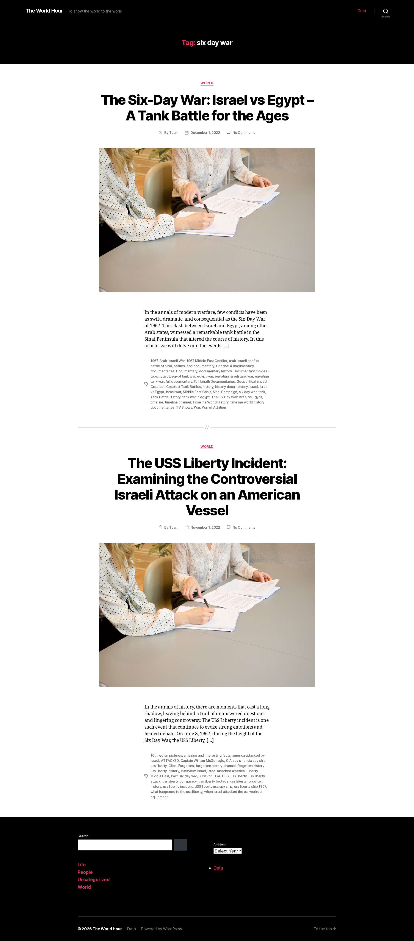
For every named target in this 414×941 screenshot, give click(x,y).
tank (261, 392)
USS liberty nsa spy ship (213, 786)
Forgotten (186, 766)
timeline (157, 402)
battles (179, 366)
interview (188, 771)
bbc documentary (200, 366)
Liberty (252, 771)
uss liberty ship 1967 (250, 786)
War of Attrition (214, 407)
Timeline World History (210, 402)
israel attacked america (226, 771)
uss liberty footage (213, 781)
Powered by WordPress (161, 929)
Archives (219, 845)
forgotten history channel (216, 766)
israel (253, 386)
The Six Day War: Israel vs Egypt (236, 397)
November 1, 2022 (205, 527)
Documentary (186, 371)
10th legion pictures (166, 755)
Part (174, 776)
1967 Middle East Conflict (207, 361)
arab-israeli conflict (244, 361)
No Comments (244, 132)
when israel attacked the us (226, 791)
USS (225, 776)
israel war (173, 392)
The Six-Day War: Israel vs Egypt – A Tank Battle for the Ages (207, 107)
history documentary (231, 386)
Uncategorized (94, 879)
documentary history (215, 371)
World (207, 83)
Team (173, 132)
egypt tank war (183, 376)
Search (83, 836)
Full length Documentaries (214, 381)
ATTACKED (170, 760)
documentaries (162, 371)
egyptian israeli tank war (234, 376)
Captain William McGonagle (202, 760)
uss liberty (239, 776)
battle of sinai (161, 366)
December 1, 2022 (205, 132)
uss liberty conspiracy (179, 781)
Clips (173, 766)
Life (82, 864)
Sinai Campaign (225, 392)
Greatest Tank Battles (183, 386)
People (85, 872)
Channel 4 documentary (235, 366)
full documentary (179, 381)
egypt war (205, 376)
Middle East (160, 776)
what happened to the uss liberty (176, 791)
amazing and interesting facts (207, 755)
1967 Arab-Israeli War (168, 361)
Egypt (165, 376)
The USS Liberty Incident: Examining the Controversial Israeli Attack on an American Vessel (207, 487)
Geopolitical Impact (252, 381)
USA (216, 776)
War (197, 407)
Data (362, 10)
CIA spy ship (236, 760)
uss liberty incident (178, 786)
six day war (247, 392)
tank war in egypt (195, 397)
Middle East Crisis (197, 392)
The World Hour (44, 10)
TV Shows (184, 407)
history (208, 386)
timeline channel (178, 402)
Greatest (158, 386)
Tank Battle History (165, 397)
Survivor (205, 776)
